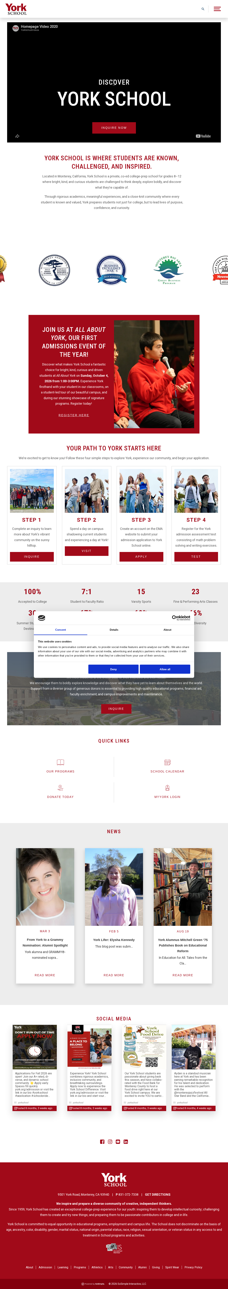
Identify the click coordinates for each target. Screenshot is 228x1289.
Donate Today (60, 796)
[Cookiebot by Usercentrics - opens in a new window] (174, 618)
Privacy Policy (193, 1267)
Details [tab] (114, 629)
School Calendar (168, 771)
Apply (141, 556)
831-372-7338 (128, 1194)
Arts (110, 1267)
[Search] (202, 8)
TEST (196, 556)
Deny (113, 669)
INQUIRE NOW (114, 127)
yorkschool (23, 1102)
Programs (80, 1267)
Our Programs (60, 771)
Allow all (165, 669)
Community (126, 1267)
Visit (87, 551)
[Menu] (217, 9)
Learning (63, 1267)
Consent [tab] (60, 629)
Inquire (32, 556)
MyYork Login (167, 796)
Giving (156, 1267)
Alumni (142, 1267)
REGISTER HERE (74, 415)
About (29, 1267)
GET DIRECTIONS (157, 1194)
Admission (45, 1267)
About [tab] (167, 629)
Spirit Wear (172, 1267)
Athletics (97, 1267)
